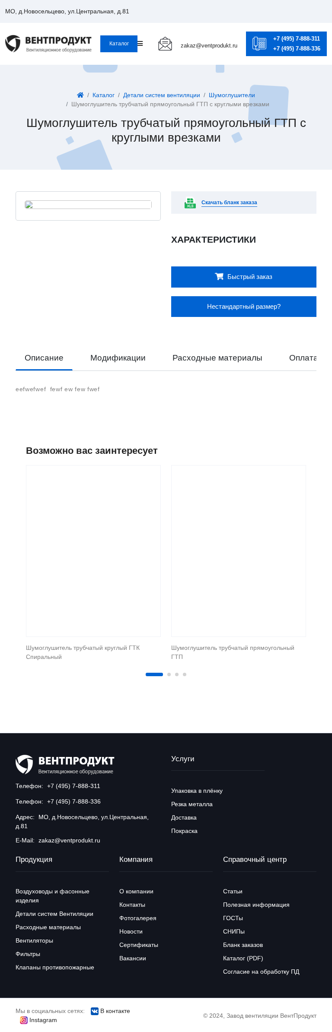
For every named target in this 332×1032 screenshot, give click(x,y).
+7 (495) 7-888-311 (296, 38)
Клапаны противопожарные (55, 967)
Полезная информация (256, 904)
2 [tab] (169, 674)
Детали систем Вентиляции (54, 913)
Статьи (233, 891)
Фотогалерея (137, 918)
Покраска (184, 830)
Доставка (184, 817)
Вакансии (132, 958)
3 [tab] (177, 674)
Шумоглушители (232, 95)
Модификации (118, 357)
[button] (67, 11)
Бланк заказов (243, 944)
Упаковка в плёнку (197, 790)
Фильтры (28, 953)
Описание (44, 357)
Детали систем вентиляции (161, 95)
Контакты (132, 904)
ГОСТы (233, 918)
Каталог (119, 44)
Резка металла (192, 804)
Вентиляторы (34, 940)
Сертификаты (138, 944)
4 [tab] (184, 674)
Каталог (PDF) (243, 958)
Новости (131, 931)
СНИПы (234, 931)
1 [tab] (154, 674)
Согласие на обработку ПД (261, 971)
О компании (136, 891)
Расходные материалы (217, 357)
